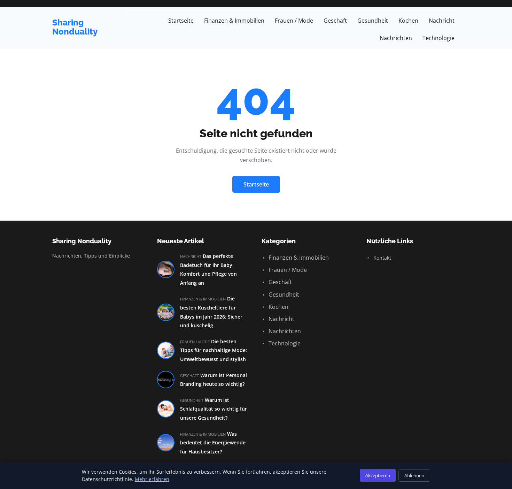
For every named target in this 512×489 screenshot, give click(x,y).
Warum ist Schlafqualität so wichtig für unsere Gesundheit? (213, 409)
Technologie (438, 38)
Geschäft (335, 20)
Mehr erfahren (152, 479)
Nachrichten (396, 38)
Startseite (181, 20)
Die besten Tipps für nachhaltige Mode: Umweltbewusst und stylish (213, 350)
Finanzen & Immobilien (234, 20)
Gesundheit (372, 20)
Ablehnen (414, 475)
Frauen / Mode (294, 20)
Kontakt (381, 257)
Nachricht (442, 20)
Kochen (408, 20)
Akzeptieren (377, 475)
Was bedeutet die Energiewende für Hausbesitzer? (213, 442)
